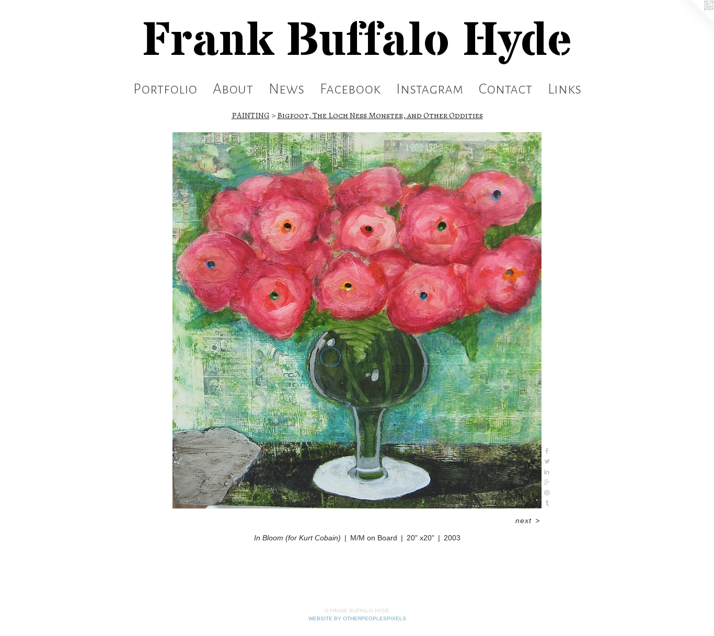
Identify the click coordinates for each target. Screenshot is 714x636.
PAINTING (251, 115)
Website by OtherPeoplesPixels (357, 618)
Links (564, 89)
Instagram (429, 89)
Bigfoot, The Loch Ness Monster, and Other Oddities (380, 115)
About (233, 89)
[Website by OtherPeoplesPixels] (693, 21)
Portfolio (165, 89)
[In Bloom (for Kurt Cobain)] (357, 320)
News (286, 89)
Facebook (350, 89)
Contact (505, 89)
